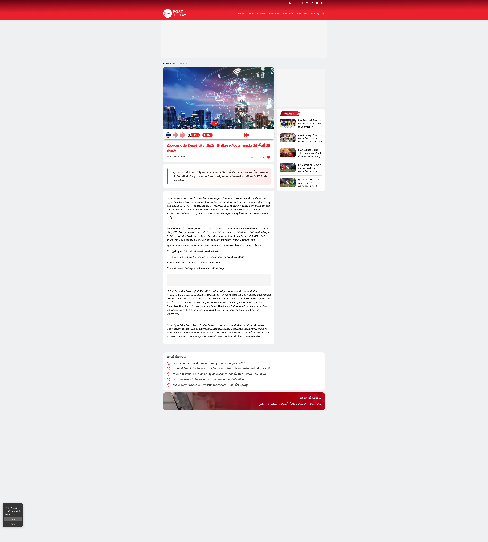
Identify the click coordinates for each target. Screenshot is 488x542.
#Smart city (315, 404)
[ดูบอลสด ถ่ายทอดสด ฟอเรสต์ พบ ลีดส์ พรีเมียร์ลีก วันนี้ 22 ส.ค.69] (288, 182)
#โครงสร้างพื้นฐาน (279, 404)
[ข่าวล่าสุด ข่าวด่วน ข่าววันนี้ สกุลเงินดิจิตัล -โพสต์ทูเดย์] (174, 13)
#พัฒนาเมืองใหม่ (298, 404)
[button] (323, 13)
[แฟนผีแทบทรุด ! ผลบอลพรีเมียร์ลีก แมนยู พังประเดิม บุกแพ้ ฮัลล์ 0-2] (288, 137)
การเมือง (174, 63)
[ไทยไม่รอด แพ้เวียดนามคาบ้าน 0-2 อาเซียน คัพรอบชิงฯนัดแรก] (288, 123)
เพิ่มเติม (7, 514)
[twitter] (263, 157)
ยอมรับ (12, 519)
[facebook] (258, 157)
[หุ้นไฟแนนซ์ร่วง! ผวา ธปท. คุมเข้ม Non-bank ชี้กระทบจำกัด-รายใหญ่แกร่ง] (288, 152)
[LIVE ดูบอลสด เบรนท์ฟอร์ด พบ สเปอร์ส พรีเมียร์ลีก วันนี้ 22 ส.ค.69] (288, 167)
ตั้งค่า (13, 524)
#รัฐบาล (263, 404)
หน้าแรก (166, 63)
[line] (268, 157)
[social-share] (302, 3)
